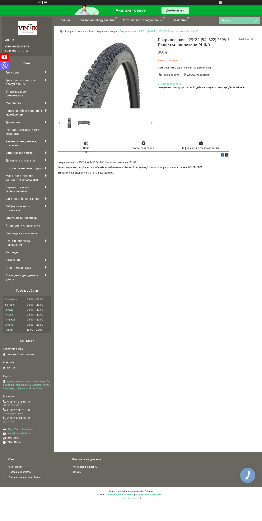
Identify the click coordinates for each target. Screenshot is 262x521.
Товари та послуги (75, 31)
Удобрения (13, 260)
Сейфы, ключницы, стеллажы (18, 208)
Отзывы (77, 472)
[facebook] (222, 155)
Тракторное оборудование (96, 20)
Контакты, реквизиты (85, 466)
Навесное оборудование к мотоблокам (24, 113)
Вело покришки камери (103, 31)
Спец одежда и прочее (22, 233)
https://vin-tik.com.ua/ (20, 429)
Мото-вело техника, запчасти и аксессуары (22, 178)
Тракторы (12, 72)
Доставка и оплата (19, 472)
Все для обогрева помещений (18, 243)
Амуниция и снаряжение (23, 225)
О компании (179, 20)
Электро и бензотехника (23, 199)
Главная (65, 20)
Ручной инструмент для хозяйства (22, 132)
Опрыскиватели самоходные (16, 93)
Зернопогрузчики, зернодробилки (18, 189)
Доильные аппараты (20, 160)
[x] (226, 155)
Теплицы (12, 252)
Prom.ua (149, 491)
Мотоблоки (13, 103)
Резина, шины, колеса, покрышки (21, 143)
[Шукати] (256, 20)
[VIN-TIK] (28, 27)
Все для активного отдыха (24, 168)
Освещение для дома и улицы (22, 277)
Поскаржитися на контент (120, 494)
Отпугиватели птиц (19, 153)
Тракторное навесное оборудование (21, 82)
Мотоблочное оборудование (143, 20)
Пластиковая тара (18, 268)
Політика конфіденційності (149, 494)
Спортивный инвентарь (22, 218)
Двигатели (13, 122)
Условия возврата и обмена (24, 477)
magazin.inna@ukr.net (19, 433)
